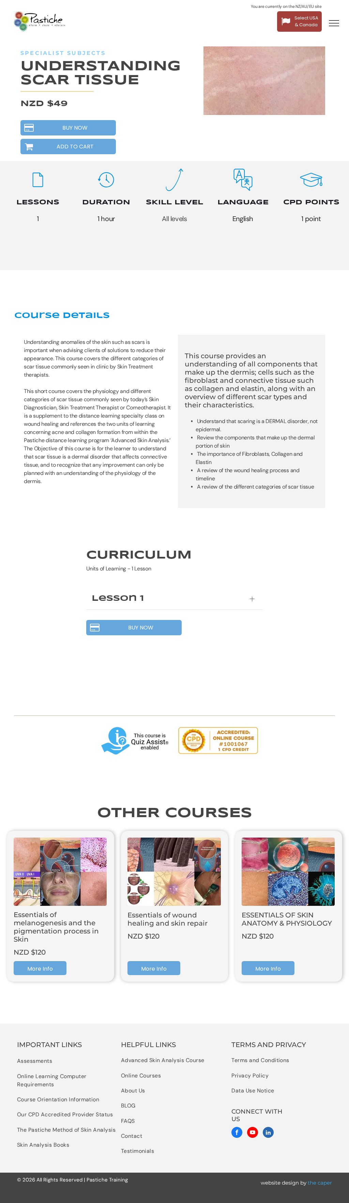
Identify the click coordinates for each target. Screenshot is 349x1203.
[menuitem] (67, 1061)
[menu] (334, 23)
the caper (320, 1182)
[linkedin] (268, 1133)
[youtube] (252, 1133)
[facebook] (236, 1133)
